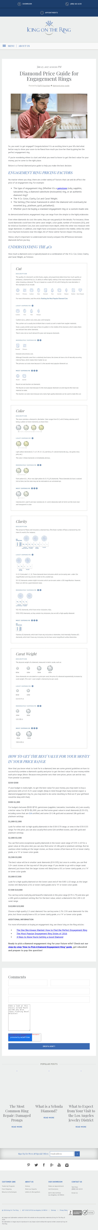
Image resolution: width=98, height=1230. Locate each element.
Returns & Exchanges (9, 1192)
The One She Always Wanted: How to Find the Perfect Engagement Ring (51, 930)
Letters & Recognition (32, 1192)
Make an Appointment (56, 1186)
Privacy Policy (64, 1210)
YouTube (59, 1165)
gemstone (62, 188)
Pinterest (28, 1165)
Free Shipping (6, 1189)
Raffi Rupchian (44, 85)
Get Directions (53, 1189)
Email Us (75, 1193)
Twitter (36, 1165)
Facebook (44, 1165)
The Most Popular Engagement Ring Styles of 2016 (41, 933)
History (27, 1186)
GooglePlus (51, 1165)
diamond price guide (61, 85)
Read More (17, 1127)
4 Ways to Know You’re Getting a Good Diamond (40, 936)
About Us (24, 45)
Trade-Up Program (8, 1186)
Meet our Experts (31, 1189)
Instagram (67, 1165)
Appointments (51, 13)
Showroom (27, 4)
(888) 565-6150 (75, 4)
